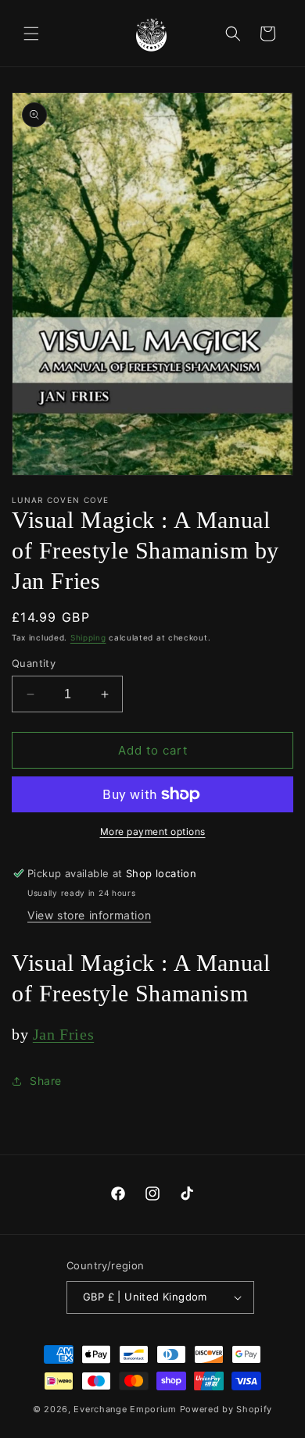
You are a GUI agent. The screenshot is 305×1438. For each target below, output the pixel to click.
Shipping (88, 637)
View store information (89, 915)
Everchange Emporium (125, 1409)
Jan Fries (63, 1034)
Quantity (34, 663)
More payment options (153, 831)
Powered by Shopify (226, 1409)
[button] (31, 33)
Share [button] (46, 1080)
